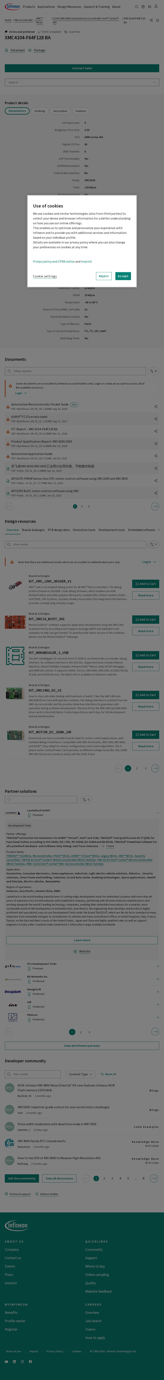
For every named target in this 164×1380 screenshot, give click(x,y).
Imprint (86, 261)
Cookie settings (45, 276)
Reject (104, 276)
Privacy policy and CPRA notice (54, 261)
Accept (123, 276)
